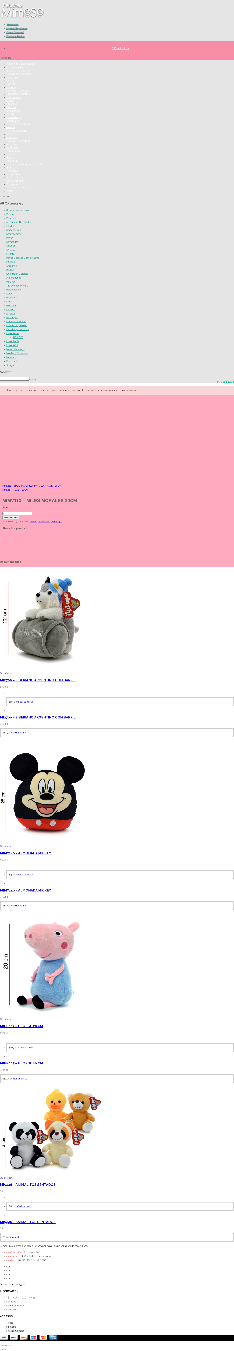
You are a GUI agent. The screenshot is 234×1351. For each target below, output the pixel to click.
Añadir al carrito (11, 517)
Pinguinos (12, 170)
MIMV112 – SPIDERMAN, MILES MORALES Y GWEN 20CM (31, 486)
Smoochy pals (14, 177)
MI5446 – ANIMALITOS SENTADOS (28, 1185)
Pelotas (10, 157)
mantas (10, 127)
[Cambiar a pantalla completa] (4, 1345)
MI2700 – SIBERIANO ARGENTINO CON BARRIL (38, 680)
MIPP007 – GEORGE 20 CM (21, 1026)
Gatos (10, 100)
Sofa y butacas (15, 180)
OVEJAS (10, 250)
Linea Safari (13, 120)
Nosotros (11, 1301)
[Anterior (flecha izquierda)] (1, 1349)
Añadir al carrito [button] (25, 701)
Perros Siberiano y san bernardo (24, 164)
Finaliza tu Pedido (15, 36)
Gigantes (11, 104)
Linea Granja (13, 117)
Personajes (12, 167)
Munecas (11, 144)
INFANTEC (12, 114)
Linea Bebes (13, 110)
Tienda (9, 1323)
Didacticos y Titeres (18, 93)
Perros (9, 238)
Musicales (12, 147)
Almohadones (14, 67)
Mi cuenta (11, 1327)
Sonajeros (12, 184)
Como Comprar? (15, 32)
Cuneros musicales (17, 90)
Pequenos (12, 160)
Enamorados (13, 97)
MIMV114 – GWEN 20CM (15, 489)
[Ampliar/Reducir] (1, 1345)
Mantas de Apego (16, 130)
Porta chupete (14, 174)
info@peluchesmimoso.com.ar (36, 1256)
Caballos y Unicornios (19, 73)
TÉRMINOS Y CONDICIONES (20, 1297)
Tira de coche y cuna (18, 187)
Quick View (6, 673)
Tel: (10, 1260)
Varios (10, 190)
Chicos (10, 80)
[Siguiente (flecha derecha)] (4, 1349)
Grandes (11, 107)
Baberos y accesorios (19, 70)
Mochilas (11, 137)
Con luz (10, 83)
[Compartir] (7, 1345)
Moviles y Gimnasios (18, 140)
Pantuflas (11, 154)
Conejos (11, 87)
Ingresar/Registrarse (16, 28)
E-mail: (12, 1256)
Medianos (12, 134)
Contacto (11, 1309)
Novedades (12, 24)
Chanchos (12, 77)
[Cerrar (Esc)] (11, 1345)
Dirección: (14, 1252)
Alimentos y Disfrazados (20, 63)
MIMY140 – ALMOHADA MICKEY (25, 853)
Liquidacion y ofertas (18, 124)
